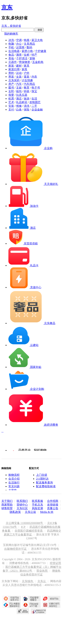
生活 (34, 98)
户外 (26, 73)
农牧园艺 (35, 102)
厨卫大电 (37, 40)
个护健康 (40, 51)
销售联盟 (7, 508)
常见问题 (14, 486)
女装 (19, 76)
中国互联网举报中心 (12, 605)
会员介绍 (14, 478)
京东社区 (22, 508)
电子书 (35, 87)
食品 (11, 54)
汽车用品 (29, 83)
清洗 (26, 105)
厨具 (24, 69)
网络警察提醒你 (32, 598)
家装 (11, 65)
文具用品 (29, 43)
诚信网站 (51, 598)
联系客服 (37, 500)
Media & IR (46, 511)
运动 (19, 73)
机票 (11, 98)
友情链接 (52, 504)
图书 (11, 87)
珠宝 (34, 91)
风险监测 (37, 508)
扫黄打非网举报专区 (51, 605)
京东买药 (14, 80)
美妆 (11, 58)
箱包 (19, 91)
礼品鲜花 (21, 102)
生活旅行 (14, 482)
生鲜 (26, 54)
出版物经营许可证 (15, 548)
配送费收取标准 (46, 486)
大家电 (12, 490)
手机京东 (37, 504)
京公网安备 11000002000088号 (25, 523)
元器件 (12, 62)
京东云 (42, 581)
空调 (19, 40)
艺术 (11, 102)
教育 (26, 87)
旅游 (26, 98)
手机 (11, 47)
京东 (7, 7)
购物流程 (14, 474)
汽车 (19, 83)
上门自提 (41, 474)
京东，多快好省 (11, 25)
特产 (34, 54)
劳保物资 (24, 62)
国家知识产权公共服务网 (38, 611)
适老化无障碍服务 (23, 611)
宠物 (32, 58)
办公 (19, 43)
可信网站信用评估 (12, 598)
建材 (19, 65)
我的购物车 (11, 33)
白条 (19, 109)
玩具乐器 (21, 94)
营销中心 (22, 504)
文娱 (19, 87)
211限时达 (42, 478)
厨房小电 (27, 51)
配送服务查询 (44, 482)
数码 (29, 47)
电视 (26, 40)
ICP (23, 526)
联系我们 (22, 500)
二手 (34, 105)
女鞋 (11, 91)
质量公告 (52, 508)
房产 (11, 83)
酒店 (19, 98)
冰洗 (11, 40)
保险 (26, 109)
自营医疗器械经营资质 (29, 530)
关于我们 (7, 500)
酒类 (19, 54)
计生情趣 (27, 80)
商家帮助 (7, 504)
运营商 (20, 47)
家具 (26, 65)
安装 (11, 105)
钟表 (26, 91)
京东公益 (30, 511)
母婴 (11, 94)
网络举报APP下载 (32, 605)
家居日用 (14, 69)
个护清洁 (21, 58)
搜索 (39, 30)
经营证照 (55, 563)
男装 (11, 76)
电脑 (11, 43)
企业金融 (37, 109)
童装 (26, 76)
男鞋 (11, 73)
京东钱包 (28, 581)
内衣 (34, 76)
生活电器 (14, 51)
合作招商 (52, 500)
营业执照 (42, 570)
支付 (11, 109)
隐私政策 (15, 511)
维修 (19, 105)
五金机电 (37, 62)
